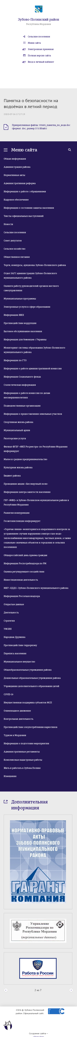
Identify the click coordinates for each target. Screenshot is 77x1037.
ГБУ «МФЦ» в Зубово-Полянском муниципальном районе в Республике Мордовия (36, 502)
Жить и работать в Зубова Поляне (22, 768)
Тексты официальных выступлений (24, 216)
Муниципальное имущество (19, 661)
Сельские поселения (39, 36)
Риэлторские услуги (15, 438)
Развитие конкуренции (17, 513)
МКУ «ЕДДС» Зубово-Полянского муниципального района (36, 588)
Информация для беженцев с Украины (25, 339)
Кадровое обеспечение (16, 199)
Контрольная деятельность (18, 719)
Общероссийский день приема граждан (25, 555)
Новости (8, 224)
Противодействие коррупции (20, 323)
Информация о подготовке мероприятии (26, 743)
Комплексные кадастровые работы (23, 760)
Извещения (10, 776)
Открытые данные (14, 604)
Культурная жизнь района (18, 467)
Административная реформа (20, 183)
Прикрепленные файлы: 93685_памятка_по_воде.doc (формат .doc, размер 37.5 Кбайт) (41, 127)
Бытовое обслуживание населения (23, 331)
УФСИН (8, 629)
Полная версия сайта (39, 55)
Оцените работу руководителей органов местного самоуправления (31, 288)
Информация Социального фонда (22, 376)
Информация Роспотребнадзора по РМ (25, 563)
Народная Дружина (14, 637)
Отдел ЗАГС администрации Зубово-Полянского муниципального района (30, 275)
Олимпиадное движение (17, 710)
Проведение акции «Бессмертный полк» (26, 484)
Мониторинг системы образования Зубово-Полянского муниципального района (34, 350)
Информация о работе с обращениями (25, 191)
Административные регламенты (22, 751)
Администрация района (17, 167)
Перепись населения (15, 653)
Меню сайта (34, 43)
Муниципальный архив (17, 430)
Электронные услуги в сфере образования (27, 307)
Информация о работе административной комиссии (33, 368)
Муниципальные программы (20, 298)
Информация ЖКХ (14, 315)
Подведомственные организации (22, 405)
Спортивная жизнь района (18, 422)
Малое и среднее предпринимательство (25, 459)
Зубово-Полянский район (38, 19)
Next (71, 990)
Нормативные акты (14, 175)
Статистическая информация (20, 385)
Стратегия (9, 620)
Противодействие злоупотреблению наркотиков (30, 727)
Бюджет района (12, 475)
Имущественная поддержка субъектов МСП (28, 702)
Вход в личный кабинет (41, 62)
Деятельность (11, 612)
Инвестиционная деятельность (21, 580)
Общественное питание (17, 257)
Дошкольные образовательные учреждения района (32, 678)
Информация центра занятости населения (27, 492)
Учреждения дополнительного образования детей (31, 686)
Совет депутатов (13, 240)
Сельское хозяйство (14, 249)
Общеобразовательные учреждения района (27, 670)
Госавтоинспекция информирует (22, 521)
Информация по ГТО (15, 360)
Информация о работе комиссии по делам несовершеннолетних (27, 395)
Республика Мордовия (38, 24)
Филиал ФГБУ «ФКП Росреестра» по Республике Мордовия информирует (35, 448)
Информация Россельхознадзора (22, 596)
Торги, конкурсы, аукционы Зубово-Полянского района (35, 265)
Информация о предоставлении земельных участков (33, 414)
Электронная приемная (41, 49)
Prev (6, 990)
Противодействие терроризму (20, 645)
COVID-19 (8, 694)
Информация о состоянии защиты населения (29, 208)
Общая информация (15, 159)
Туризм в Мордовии (15, 735)
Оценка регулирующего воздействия (24, 571)
